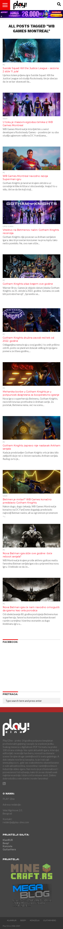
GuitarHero (9, 849)
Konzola (7, 846)
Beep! (6, 843)
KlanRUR (8, 840)
